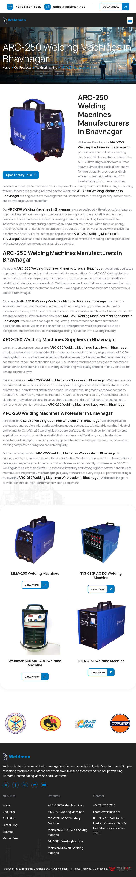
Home (6, 805)
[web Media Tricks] (120, 868)
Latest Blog (10, 825)
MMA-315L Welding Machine (65, 841)
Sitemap (8, 832)
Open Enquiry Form (19, 175)
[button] (130, 20)
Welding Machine (46, 67)
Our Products (23, 67)
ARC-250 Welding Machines (66, 805)
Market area (11, 838)
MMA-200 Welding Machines (66, 812)
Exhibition (9, 818)
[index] (14, 20)
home (6, 67)
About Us (9, 812)
